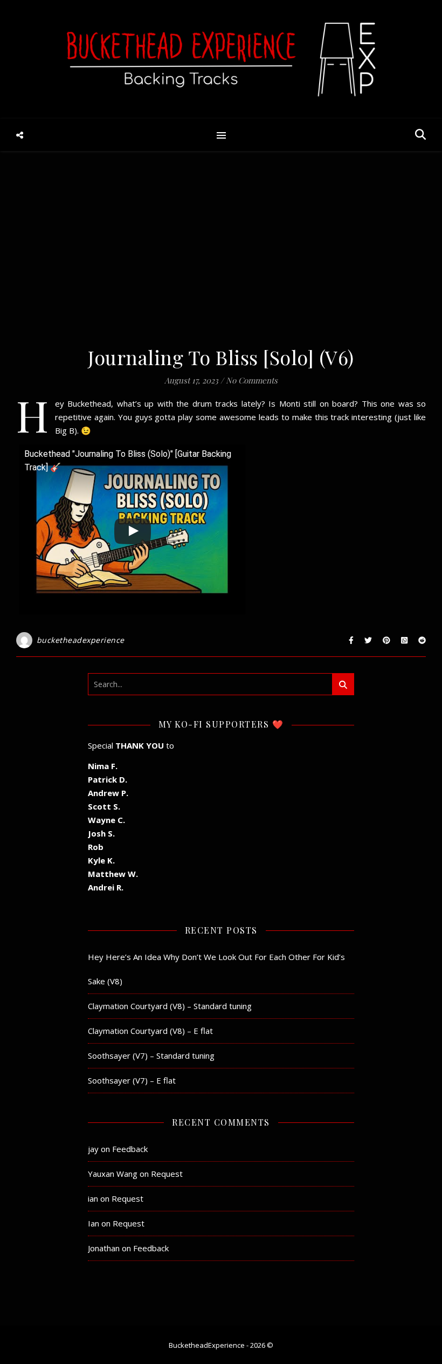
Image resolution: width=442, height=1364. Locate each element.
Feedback (130, 1148)
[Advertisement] (221, 253)
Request (167, 1173)
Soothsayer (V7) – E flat (132, 1080)
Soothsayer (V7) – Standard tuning (151, 1055)
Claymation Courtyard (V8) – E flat (150, 1030)
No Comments (252, 380)
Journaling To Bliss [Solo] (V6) (221, 357)
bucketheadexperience (81, 640)
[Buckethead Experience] (221, 59)
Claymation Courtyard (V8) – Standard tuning (170, 1005)
